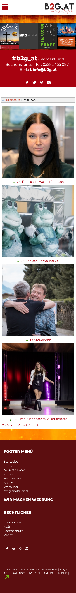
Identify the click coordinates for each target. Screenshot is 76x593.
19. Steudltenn (40, 340)
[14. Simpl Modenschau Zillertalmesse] (38, 415)
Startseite (13, 100)
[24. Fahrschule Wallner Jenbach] (38, 177)
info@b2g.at (45, 69)
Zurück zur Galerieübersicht (22, 425)
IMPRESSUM (49, 569)
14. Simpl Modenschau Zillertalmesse (40, 419)
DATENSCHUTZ (22, 573)
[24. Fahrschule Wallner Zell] (38, 256)
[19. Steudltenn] (38, 335)
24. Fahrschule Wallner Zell (40, 261)
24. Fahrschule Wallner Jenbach (40, 181)
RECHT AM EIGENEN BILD (51, 573)
